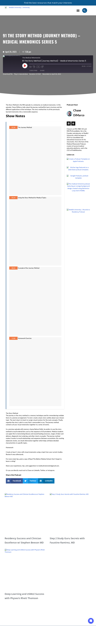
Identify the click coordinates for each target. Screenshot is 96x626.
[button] (78, 10)
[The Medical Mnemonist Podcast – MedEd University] (78, 194)
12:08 (13, 338)
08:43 (13, 268)
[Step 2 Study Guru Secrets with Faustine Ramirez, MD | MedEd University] (70, 514)
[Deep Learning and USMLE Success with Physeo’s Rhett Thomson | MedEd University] (25, 569)
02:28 (13, 127)
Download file (8, 74)
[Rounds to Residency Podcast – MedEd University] (78, 220)
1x (38, 66)
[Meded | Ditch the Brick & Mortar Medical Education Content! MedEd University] (18, 10)
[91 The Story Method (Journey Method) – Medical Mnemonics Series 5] (69, 124)
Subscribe (33, 71)
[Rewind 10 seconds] (34, 67)
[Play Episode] (24, 65)
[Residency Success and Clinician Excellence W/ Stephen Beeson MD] (25, 514)
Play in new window (21, 74)
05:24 (13, 198)
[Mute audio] (30, 67)
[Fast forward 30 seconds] (42, 67)
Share (42, 71)
